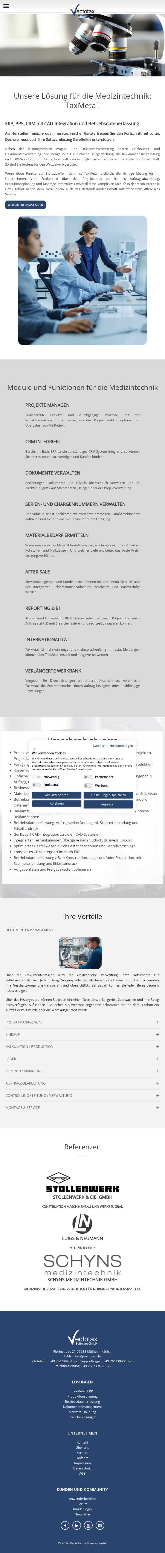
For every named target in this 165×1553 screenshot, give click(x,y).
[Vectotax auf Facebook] (65, 1525)
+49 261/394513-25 (118, 1361)
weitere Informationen (25, 205)
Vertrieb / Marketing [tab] (24, 1071)
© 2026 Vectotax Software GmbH (82, 1543)
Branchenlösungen (82, 1417)
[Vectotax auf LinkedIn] (76, 1525)
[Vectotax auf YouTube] (88, 1525)
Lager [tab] (11, 1058)
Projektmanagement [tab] (24, 1022)
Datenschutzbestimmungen (113, 746)
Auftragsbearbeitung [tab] (26, 1083)
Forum (82, 1504)
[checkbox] (36, 777)
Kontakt (82, 1442)
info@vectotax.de (88, 1356)
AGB (82, 1473)
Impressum (82, 1463)
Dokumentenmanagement (82, 1406)
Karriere (82, 1452)
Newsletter (82, 1514)
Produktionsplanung (82, 1396)
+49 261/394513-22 (96, 1366)
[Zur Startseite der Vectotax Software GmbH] (82, 1340)
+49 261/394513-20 (64, 1361)
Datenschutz (82, 1468)
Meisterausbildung (82, 1412)
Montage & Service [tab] (23, 1107)
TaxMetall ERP (82, 1391)
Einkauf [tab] (13, 1034)
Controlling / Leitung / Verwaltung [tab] (39, 1095)
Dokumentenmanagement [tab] (29, 930)
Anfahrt (82, 1458)
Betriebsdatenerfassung (82, 1401)
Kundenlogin (82, 1509)
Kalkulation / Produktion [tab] (29, 1046)
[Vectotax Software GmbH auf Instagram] (100, 1525)
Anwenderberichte (82, 1498)
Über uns (82, 1447)
